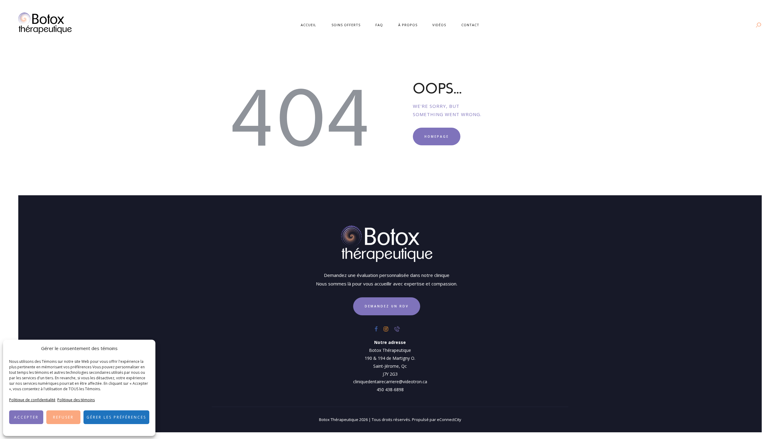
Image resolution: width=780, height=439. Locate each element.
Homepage (436, 136)
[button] (146, 348)
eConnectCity (449, 419)
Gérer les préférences (116, 417)
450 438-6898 (390, 389)
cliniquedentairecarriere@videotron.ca (390, 381)
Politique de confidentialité (32, 399)
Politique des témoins (76, 399)
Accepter (26, 417)
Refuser (63, 417)
